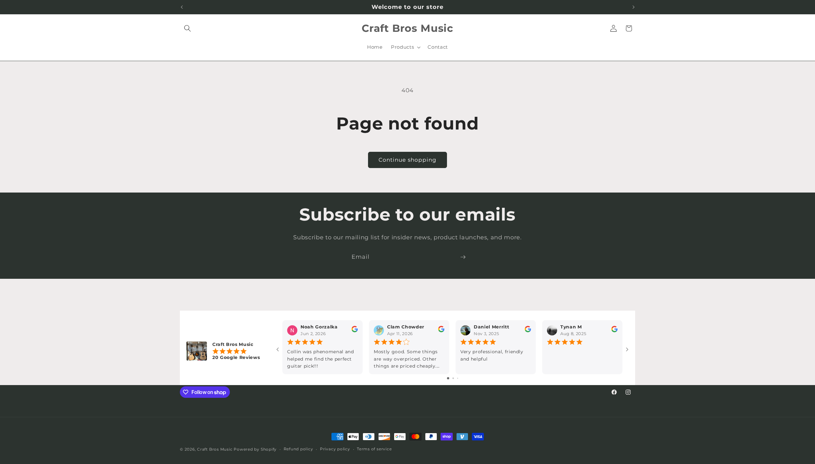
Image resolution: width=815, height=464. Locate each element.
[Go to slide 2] (453, 378)
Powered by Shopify (255, 449)
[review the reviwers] (354, 331)
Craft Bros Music (214, 449)
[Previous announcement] (182, 7)
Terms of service (374, 448)
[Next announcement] (634, 7)
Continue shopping (408, 160)
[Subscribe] (463, 257)
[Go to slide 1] (448, 378)
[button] (187, 28)
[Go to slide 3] (457, 378)
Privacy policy (335, 448)
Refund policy (298, 448)
